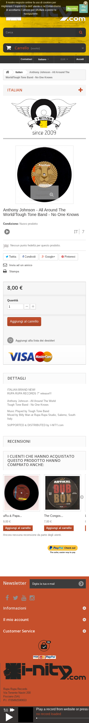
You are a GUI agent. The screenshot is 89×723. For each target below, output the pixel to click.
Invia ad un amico (20, 265)
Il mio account (16, 619)
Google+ (49, 256)
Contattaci (26, 59)
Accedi (80, 59)
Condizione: (11, 223)
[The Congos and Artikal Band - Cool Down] (62, 492)
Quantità (12, 300)
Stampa (14, 271)
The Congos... (53, 515)
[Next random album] (12, 710)
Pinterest (69, 256)
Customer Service (19, 630)
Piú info (83, 8)
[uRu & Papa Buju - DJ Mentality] (21, 492)
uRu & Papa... (12, 515)
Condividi (30, 256)
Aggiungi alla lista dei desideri (35, 340)
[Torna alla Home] (7, 72)
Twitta (12, 256)
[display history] (6, 710)
